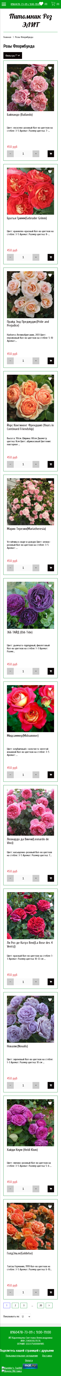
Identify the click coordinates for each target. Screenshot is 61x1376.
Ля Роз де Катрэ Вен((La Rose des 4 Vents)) (30, 944)
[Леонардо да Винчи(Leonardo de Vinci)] (30, 812)
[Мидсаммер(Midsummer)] (30, 708)
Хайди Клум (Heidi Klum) (22, 1150)
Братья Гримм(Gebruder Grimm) (27, 218)
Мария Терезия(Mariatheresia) (26, 529)
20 (40, 1305)
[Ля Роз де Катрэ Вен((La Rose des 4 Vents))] (30, 915)
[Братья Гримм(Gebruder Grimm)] (30, 191)
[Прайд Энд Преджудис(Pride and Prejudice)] (30, 294)
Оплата (29, 1360)
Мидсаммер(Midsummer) (23, 736)
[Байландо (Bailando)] (30, 87)
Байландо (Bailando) (20, 115)
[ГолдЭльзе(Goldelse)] (30, 1226)
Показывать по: (11, 1316)
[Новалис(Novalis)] (30, 1019)
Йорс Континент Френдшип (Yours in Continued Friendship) (30, 427)
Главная (7, 37)
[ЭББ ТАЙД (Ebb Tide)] (30, 605)
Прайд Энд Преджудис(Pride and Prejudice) (28, 323)
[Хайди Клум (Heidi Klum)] (30, 1122)
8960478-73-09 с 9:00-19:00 (25, 4)
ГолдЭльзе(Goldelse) (20, 1253)
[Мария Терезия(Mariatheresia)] (30, 501)
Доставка (47, 1355)
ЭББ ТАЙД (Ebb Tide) (20, 632)
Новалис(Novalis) (17, 1046)
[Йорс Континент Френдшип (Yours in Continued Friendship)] (30, 398)
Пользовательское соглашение (22, 1355)
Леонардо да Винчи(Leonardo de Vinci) (28, 841)
